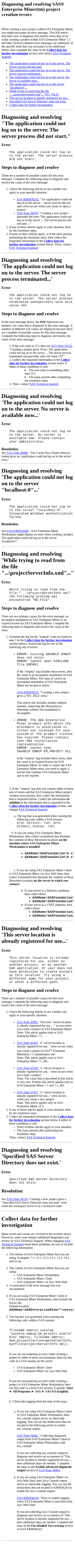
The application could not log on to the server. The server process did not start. (39, 65)
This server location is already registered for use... (39, 98)
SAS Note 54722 (61, 346)
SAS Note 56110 (17, 1199)
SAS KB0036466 (17, 531)
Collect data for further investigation (31, 105)
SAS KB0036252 (28, 199)
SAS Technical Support (23, 247)
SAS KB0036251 (28, 692)
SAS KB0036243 (28, 1498)
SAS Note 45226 (27, 1068)
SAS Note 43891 (27, 1022)
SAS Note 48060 (17, 452)
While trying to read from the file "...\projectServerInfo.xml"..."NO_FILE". (34, 92)
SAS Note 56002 (27, 1435)
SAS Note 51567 (27, 1092)
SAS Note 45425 (27, 1043)
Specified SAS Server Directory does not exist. (37, 101)
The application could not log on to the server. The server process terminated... (39, 72)
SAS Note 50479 (27, 213)
